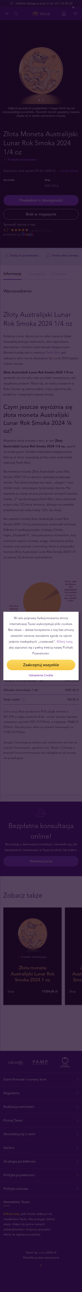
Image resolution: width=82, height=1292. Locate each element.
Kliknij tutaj (64, 641)
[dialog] (41, 646)
